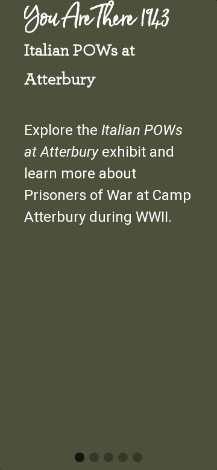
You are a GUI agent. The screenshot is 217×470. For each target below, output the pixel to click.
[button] (79, 457)
